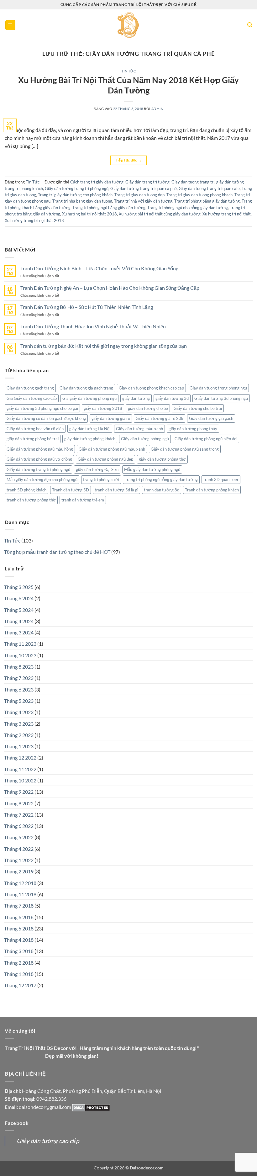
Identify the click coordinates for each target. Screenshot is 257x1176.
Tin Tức (128, 71)
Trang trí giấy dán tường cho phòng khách (75, 194)
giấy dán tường (136, 398)
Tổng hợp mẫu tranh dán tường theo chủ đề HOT (57, 552)
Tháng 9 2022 (19, 792)
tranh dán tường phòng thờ (31, 499)
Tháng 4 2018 (19, 940)
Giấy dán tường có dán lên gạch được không (46, 418)
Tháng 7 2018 (19, 905)
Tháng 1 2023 (19, 746)
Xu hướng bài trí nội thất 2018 (89, 213)
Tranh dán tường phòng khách (212, 489)
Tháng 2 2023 (19, 735)
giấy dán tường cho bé (148, 408)
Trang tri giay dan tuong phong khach (199, 194)
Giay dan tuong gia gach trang (86, 387)
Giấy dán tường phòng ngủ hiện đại (206, 438)
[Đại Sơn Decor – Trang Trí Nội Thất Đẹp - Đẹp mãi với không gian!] (128, 25)
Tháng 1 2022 (19, 860)
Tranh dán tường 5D (70, 489)
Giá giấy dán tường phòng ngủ (89, 398)
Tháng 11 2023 (20, 644)
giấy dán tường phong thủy (193, 428)
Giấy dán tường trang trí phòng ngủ (76, 188)
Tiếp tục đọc (128, 160)
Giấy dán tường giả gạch (211, 418)
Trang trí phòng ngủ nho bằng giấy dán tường (187, 207)
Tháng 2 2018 (19, 963)
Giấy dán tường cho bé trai (198, 408)
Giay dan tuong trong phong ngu (218, 387)
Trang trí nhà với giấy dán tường (143, 201)
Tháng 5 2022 (19, 837)
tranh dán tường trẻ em (82, 499)
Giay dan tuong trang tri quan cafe (209, 188)
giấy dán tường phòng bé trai (33, 438)
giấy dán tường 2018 (103, 408)
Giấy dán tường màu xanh (139, 428)
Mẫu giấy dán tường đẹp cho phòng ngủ (42, 479)
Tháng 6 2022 (19, 826)
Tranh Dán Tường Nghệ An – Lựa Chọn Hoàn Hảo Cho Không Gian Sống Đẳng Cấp (109, 288)
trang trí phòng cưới (101, 479)
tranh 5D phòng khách (26, 489)
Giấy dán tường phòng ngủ (145, 438)
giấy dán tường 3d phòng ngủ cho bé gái (42, 408)
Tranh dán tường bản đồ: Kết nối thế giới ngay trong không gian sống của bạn (103, 346)
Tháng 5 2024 (19, 610)
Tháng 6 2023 (19, 689)
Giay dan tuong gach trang (30, 387)
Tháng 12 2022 (20, 757)
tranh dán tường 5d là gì (116, 489)
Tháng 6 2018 (19, 917)
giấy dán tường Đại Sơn (97, 469)
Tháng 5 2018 (19, 928)
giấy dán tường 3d (172, 398)
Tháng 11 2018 (20, 894)
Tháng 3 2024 (19, 632)
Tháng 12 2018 (20, 883)
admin (157, 109)
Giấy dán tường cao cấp (48, 1140)
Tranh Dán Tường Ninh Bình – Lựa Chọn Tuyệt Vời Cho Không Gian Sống (99, 268)
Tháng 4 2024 (19, 621)
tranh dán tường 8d (161, 489)
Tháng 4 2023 (19, 712)
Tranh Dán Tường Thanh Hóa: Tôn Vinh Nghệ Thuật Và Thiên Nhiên (93, 326)
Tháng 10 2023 (20, 655)
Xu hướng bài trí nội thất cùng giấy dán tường (160, 213)
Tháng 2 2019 (19, 871)
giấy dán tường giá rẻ (111, 418)
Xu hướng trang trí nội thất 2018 (34, 220)
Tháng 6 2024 (19, 598)
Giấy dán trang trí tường (147, 181)
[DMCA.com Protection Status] (91, 1107)
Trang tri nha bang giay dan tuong (82, 201)
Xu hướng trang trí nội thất (226, 213)
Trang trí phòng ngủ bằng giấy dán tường (108, 207)
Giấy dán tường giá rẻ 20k (159, 418)
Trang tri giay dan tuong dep (139, 194)
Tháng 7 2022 (19, 815)
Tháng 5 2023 (19, 701)
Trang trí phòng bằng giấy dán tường (207, 201)
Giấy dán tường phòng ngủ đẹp (105, 459)
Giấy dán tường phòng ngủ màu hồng (40, 449)
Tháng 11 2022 (20, 769)
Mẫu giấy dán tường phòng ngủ (152, 469)
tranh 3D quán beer (221, 479)
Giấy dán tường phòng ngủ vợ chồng (39, 459)
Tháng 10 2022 (20, 780)
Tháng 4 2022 (19, 849)
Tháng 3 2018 (19, 951)
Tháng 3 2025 (19, 587)
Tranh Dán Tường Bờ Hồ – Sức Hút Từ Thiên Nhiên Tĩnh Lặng (86, 307)
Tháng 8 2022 (19, 803)
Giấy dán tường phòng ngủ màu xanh (112, 449)
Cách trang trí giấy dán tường (96, 181)
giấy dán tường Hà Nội (89, 428)
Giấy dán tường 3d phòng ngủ (221, 398)
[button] (10, 25)
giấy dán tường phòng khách (89, 438)
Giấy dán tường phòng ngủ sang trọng (185, 449)
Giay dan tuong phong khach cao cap (151, 387)
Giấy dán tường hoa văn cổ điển (35, 428)
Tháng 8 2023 (19, 667)
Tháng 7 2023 (19, 678)
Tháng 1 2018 (19, 974)
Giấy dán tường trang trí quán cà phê (143, 188)
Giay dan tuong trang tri (192, 181)
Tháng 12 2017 (20, 985)
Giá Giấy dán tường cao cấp (32, 398)
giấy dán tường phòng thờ (162, 459)
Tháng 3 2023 (19, 724)
